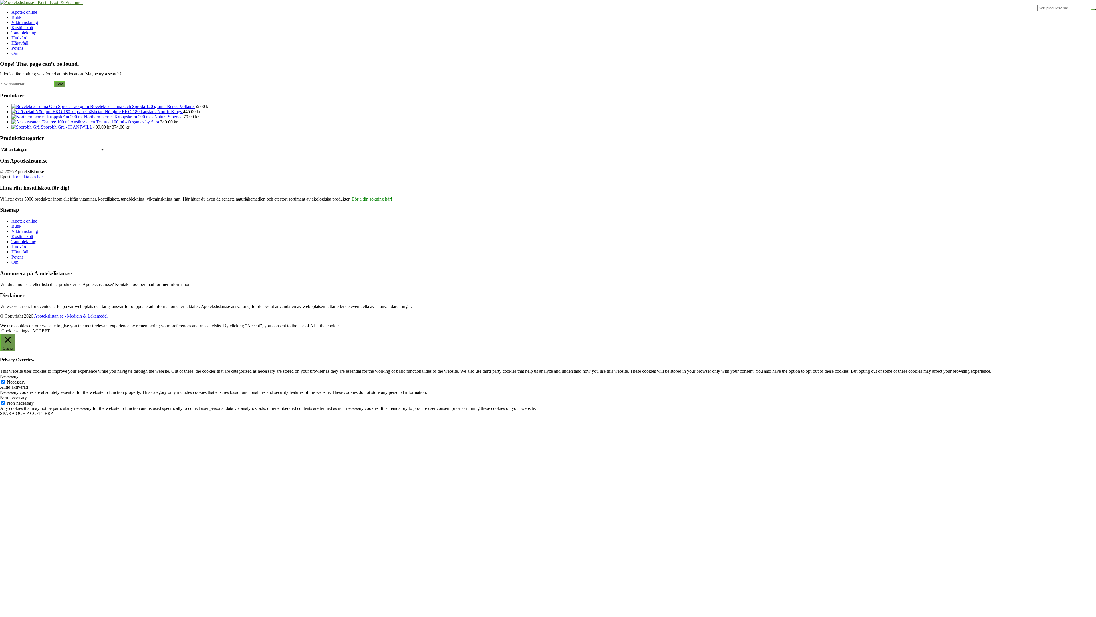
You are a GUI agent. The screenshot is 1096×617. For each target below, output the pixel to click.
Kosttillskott (22, 27)
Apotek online (24, 12)
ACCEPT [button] (41, 330)
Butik (16, 17)
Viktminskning (24, 22)
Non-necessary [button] (13, 397)
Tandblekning (23, 32)
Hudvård (19, 37)
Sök (59, 84)
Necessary (16, 382)
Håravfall (19, 43)
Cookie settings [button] (15, 330)
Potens (17, 48)
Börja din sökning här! (372, 199)
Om (14, 53)
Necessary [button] (9, 376)
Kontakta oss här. (28, 176)
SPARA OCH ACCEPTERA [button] (27, 413)
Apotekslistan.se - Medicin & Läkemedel (71, 316)
